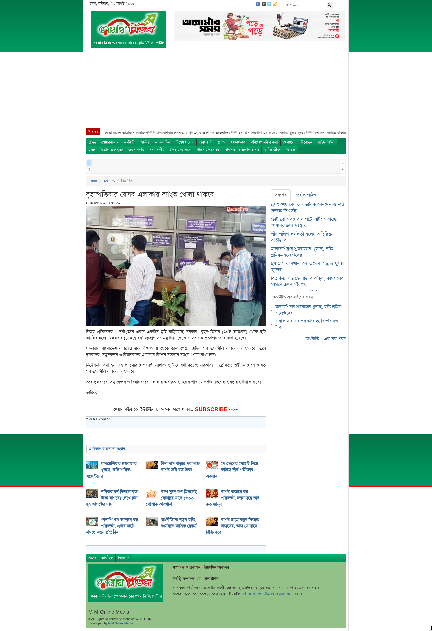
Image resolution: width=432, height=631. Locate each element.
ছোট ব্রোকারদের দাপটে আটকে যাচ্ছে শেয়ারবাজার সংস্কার (304, 222)
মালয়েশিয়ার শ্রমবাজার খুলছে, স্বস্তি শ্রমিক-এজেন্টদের (302, 252)
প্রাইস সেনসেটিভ (208, 149)
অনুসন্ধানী (206, 142)
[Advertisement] (216, 91)
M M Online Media (120, 623)
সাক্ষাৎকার (238, 142)
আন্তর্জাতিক (162, 142)
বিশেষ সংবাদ (185, 142)
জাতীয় (145, 142)
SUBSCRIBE (212, 409)
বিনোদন (306, 142)
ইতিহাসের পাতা (181, 149)
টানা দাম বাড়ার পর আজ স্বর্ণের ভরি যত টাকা (307, 324)
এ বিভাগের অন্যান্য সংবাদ (107, 448)
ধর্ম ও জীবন (272, 149)
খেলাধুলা (289, 142)
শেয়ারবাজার (110, 142)
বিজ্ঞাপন (124, 557)
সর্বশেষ (281, 195)
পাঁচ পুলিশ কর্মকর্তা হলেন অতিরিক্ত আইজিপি (301, 237)
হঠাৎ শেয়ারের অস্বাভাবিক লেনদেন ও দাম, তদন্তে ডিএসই (308, 207)
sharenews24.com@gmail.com (273, 594)
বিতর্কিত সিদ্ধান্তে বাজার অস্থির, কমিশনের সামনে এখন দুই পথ (307, 281)
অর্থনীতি (129, 142)
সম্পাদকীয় (157, 149)
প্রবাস (222, 142)
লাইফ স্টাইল (326, 142)
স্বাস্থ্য (91, 149)
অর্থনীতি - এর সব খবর (326, 339)
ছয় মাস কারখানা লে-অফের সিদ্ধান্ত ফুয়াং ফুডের (307, 266)
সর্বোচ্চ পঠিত (305, 195)
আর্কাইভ (107, 557)
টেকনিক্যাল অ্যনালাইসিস (242, 149)
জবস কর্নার (136, 149)
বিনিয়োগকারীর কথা (264, 142)
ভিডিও (290, 149)
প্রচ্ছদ (92, 142)
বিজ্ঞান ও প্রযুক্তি (111, 149)
